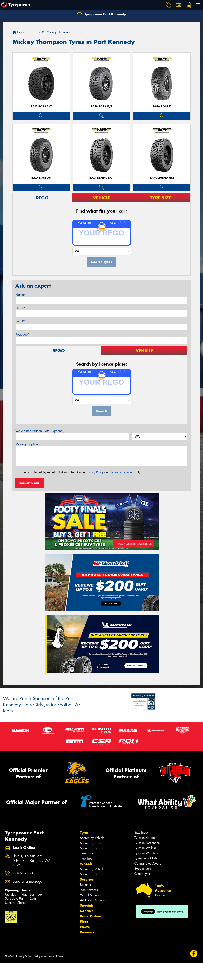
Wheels (86, 864)
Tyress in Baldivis (145, 858)
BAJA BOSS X (162, 106)
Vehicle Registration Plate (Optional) (39, 431)
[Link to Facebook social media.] (193, 953)
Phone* (20, 308)
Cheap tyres (142, 874)
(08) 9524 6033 (25, 873)
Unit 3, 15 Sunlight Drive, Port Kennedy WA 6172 (31, 861)
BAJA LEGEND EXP (101, 177)
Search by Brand (91, 848)
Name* (20, 295)
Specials (87, 905)
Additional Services (93, 900)
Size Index (141, 832)
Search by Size (90, 843)
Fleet (84, 921)
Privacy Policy (94, 472)
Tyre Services (89, 890)
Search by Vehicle (92, 838)
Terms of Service (121, 472)
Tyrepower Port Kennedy (104, 14)
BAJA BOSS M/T (101, 106)
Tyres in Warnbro (146, 853)
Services (87, 879)
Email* (20, 321)
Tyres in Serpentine (147, 843)
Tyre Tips (86, 858)
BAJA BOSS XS (41, 177)
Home (20, 32)
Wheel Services (90, 895)
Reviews (87, 932)
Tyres (84, 832)
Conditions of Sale (52, 956)
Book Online (90, 916)
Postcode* (22, 335)
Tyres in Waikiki (145, 848)
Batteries (85, 885)
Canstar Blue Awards (148, 863)
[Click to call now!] (168, 5)
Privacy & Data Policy (28, 956)
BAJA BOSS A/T (41, 106)
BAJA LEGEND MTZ (162, 177)
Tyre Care (86, 853)
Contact (86, 911)
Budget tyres (142, 869)
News (85, 927)
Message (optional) (28, 444)
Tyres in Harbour (145, 838)
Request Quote (29, 483)
